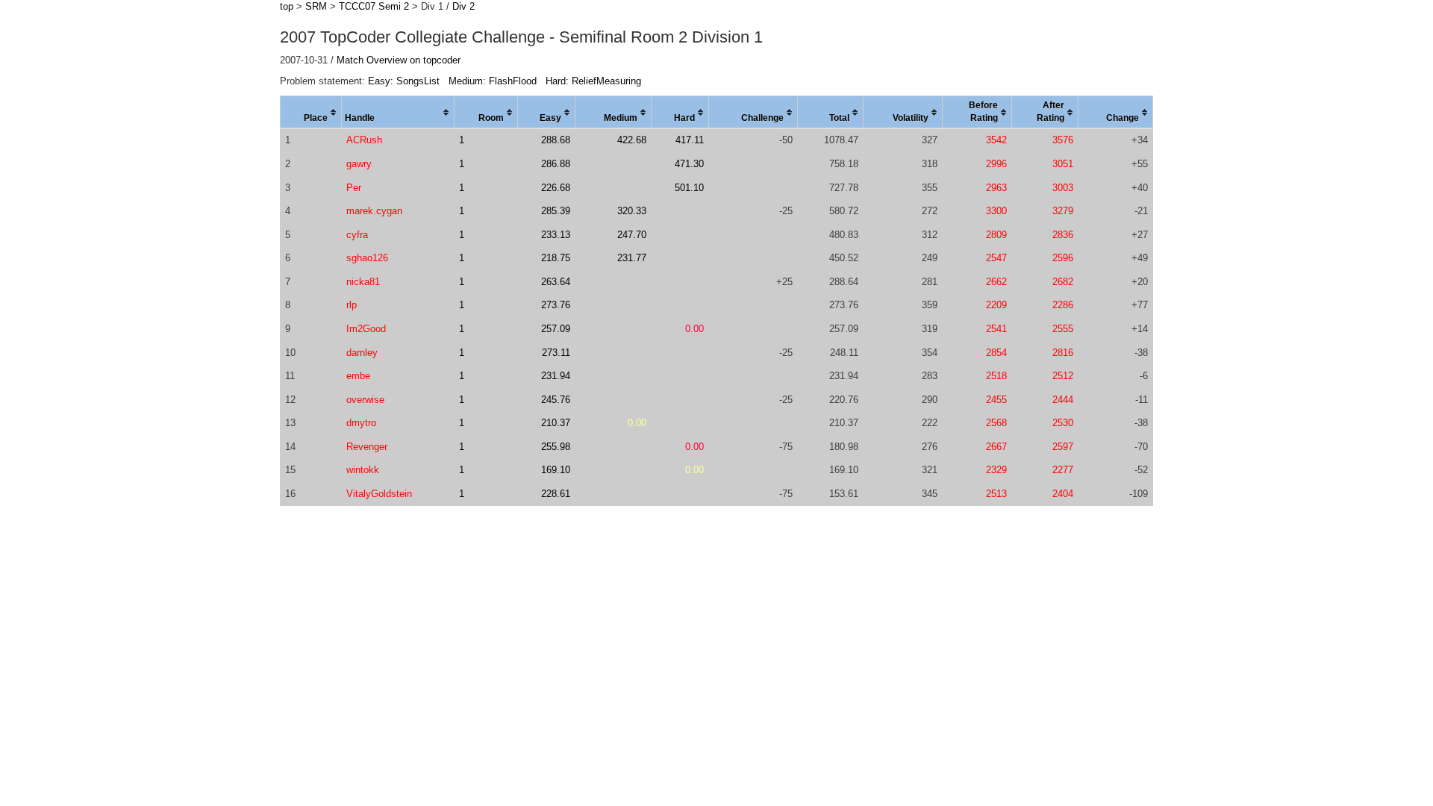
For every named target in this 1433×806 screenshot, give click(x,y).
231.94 (555, 375)
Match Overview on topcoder (399, 60)
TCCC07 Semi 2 (374, 6)
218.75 (555, 257)
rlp (351, 304)
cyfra (357, 234)
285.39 (555, 210)
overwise (365, 399)
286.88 (555, 163)
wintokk (362, 469)
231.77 (631, 257)
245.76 (555, 399)
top (286, 6)
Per (353, 187)
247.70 (631, 234)
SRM (316, 6)
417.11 (689, 140)
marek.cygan (374, 210)
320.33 (631, 210)
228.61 (555, 493)
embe (358, 375)
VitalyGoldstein (379, 493)
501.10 (689, 187)
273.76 (555, 304)
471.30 (689, 163)
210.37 (555, 422)
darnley (362, 352)
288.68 (555, 140)
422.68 (631, 140)
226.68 (555, 187)
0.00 (694, 328)
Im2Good (366, 328)
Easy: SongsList (404, 81)
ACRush (364, 140)
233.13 (555, 234)
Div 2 (463, 6)
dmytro (361, 422)
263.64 (555, 281)
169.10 (555, 469)
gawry (359, 163)
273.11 (556, 352)
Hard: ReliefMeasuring (593, 81)
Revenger (366, 446)
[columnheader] (311, 112)
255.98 (555, 446)
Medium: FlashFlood (493, 81)
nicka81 (363, 281)
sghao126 (367, 257)
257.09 (555, 328)
